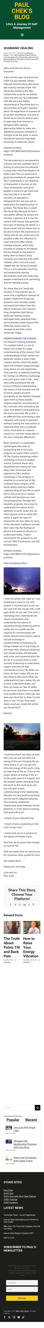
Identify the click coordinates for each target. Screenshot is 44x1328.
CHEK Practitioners (19, 55)
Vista (16, 61)
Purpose (24, 57)
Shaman (28, 59)
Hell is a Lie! (9, 1238)
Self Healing (21, 59)
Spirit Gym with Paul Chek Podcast (20, 1196)
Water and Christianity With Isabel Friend (25, 1159)
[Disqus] (22, 998)
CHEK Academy (11, 1202)
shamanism (34, 59)
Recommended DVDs (10, 59)
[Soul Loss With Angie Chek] (9, 1127)
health (28, 55)
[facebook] (5, 1317)
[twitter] (9, 1317)
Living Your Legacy (9, 57)
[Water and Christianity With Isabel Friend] (9, 1157)
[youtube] (19, 1317)
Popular (12, 1120)
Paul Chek (19, 57)
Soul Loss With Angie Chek (24, 1129)
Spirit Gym (9, 1193)
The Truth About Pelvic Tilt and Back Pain (12, 947)
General (6, 55)
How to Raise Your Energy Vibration (30, 947)
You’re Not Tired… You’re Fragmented (19, 1215)
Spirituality (7, 61)
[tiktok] (23, 1317)
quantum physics (33, 57)
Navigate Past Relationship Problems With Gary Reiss (25, 1144)
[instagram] (14, 1317)
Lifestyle (33, 55)
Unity (12, 61)
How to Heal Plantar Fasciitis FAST (19, 1233)
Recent (31, 1120)
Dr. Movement (29, 53)
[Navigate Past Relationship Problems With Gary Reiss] (9, 1141)
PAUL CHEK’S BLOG (22, 1311)
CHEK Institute (10, 1199)
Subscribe (22, 1298)
